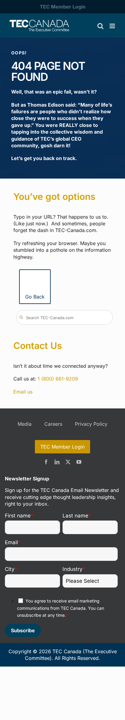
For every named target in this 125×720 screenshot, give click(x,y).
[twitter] (68, 461)
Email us (22, 392)
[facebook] (46, 461)
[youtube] (78, 461)
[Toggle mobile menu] (113, 26)
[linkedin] (57, 461)
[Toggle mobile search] (100, 26)
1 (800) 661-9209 (58, 379)
